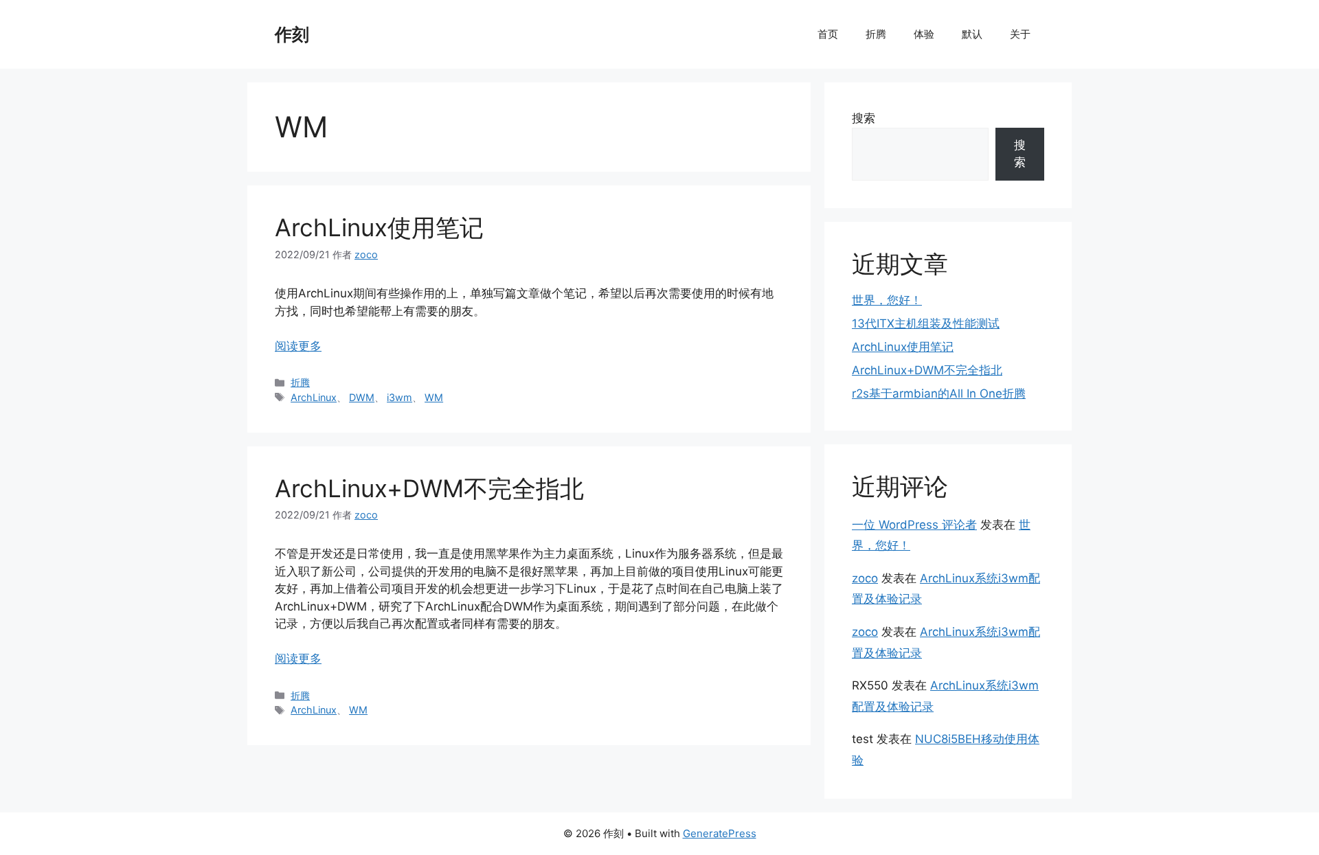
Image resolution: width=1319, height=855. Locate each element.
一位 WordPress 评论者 (914, 525)
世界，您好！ (887, 300)
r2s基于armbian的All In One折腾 (939, 393)
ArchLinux (314, 397)
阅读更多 (298, 346)
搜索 (863, 118)
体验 (924, 34)
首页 (828, 34)
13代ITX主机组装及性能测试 (926, 323)
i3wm (399, 397)
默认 (972, 34)
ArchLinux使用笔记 (379, 227)
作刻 (292, 34)
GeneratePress (719, 833)
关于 (1020, 34)
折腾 (876, 34)
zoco (865, 578)
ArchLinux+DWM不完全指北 (429, 488)
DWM (361, 397)
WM (434, 397)
